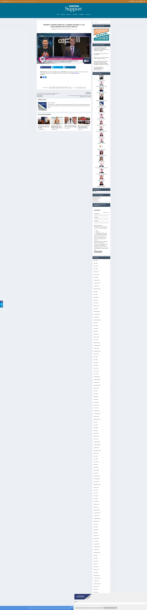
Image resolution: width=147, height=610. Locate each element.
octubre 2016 (96, 580)
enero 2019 (96, 507)
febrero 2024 (96, 336)
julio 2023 (96, 356)
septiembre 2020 (97, 450)
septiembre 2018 (97, 518)
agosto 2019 (96, 487)
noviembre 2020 (97, 444)
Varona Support (59, 29)
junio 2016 (96, 592)
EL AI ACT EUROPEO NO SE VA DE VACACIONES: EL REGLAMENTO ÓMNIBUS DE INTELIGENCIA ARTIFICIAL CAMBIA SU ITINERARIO (101, 49)
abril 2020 (96, 464)
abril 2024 (96, 331)
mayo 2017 (96, 561)
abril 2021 (96, 430)
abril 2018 (96, 532)
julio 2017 (96, 555)
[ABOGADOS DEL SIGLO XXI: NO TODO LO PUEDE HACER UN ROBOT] (44, 120)
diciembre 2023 (97, 342)
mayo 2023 (96, 362)
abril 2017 (96, 563)
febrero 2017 (96, 569)
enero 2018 (96, 541)
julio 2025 (96, 291)
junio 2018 (96, 527)
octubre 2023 (96, 348)
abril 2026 (96, 268)
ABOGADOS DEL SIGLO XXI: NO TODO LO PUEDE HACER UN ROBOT (43, 126)
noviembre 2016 (97, 578)
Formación (81, 14)
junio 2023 (96, 359)
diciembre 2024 (97, 311)
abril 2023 (96, 365)
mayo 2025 (96, 297)
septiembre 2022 (97, 385)
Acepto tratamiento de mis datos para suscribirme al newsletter (89, 608)
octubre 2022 (96, 382)
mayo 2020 (96, 461)
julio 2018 (96, 524)
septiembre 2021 (97, 419)
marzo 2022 (96, 402)
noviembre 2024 (97, 314)
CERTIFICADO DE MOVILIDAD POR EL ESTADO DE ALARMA (70, 126)
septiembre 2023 (97, 351)
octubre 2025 (96, 285)
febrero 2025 (96, 305)
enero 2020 (96, 473)
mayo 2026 (96, 266)
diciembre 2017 (97, 544)
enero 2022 (96, 407)
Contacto (88, 14)
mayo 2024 (96, 328)
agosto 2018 (96, 521)
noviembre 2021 (97, 413)
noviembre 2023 (97, 345)
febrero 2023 (96, 371)
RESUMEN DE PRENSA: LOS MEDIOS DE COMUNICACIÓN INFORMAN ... (23, 1)
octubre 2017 (96, 549)
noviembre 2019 (97, 478)
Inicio (58, 14)
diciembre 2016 (97, 575)
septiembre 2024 (97, 319)
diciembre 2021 (97, 410)
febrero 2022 (96, 405)
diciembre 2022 (97, 376)
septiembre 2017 (97, 552)
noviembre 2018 (97, 512)
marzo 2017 (96, 566)
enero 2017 (96, 572)
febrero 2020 (96, 470)
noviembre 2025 (97, 283)
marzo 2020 (96, 467)
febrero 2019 (96, 504)
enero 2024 (96, 339)
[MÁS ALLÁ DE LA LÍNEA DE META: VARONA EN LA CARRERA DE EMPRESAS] (84, 120)
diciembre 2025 (97, 280)
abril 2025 (96, 300)
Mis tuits (94, 191)
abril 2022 (96, 399)
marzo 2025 (96, 302)
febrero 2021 (96, 436)
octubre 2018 (96, 515)
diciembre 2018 (97, 510)
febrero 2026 (96, 274)
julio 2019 (96, 490)
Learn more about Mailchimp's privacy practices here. (101, 248)
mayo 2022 (96, 396)
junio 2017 (96, 558)
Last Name (96, 220)
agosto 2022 (96, 388)
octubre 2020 (96, 447)
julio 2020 (96, 456)
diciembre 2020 (97, 441)
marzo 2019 (96, 501)
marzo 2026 (96, 271)
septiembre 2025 (97, 288)
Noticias (63, 14)
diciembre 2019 (97, 475)
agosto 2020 (96, 453)
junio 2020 (96, 458)
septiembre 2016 (97, 583)
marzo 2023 (96, 368)
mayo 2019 (96, 495)
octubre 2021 (96, 416)
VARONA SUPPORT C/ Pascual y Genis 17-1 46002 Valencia (97, 198)
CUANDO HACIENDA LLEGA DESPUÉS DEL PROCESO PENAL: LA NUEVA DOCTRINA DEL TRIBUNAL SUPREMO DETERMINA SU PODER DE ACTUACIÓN (101, 63)
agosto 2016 (96, 586)
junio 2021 (96, 424)
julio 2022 (96, 390)
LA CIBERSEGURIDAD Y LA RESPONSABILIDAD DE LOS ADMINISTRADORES (99, 68)
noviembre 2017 (97, 546)
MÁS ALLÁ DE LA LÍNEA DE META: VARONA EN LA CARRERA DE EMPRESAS (83, 126)
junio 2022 (96, 393)
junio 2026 (96, 263)
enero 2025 (96, 308)
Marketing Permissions (98, 225)
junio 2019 (96, 492)
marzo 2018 (96, 535)
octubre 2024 (96, 317)
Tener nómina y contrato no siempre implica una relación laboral (101, 58)
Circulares (75, 14)
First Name (96, 217)
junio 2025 (96, 294)
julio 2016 (96, 589)
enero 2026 (96, 277)
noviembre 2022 (97, 379)
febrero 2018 (96, 538)
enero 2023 (96, 373)
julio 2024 (96, 322)
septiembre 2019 (97, 484)
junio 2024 (96, 325)
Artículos (68, 14)
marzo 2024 (96, 334)
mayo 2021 (96, 427)
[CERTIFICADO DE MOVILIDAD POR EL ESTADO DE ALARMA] (71, 120)
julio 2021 (96, 422)
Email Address (97, 213)
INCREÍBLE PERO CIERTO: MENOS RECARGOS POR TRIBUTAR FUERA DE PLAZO (57, 126)
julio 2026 (96, 260)
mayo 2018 (96, 529)
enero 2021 (96, 439)
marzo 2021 (96, 433)
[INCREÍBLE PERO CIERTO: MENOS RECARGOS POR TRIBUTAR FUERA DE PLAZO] (57, 120)
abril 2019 (96, 498)
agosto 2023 (96, 353)
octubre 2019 (96, 481)
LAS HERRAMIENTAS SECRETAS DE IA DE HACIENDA (101, 54)
